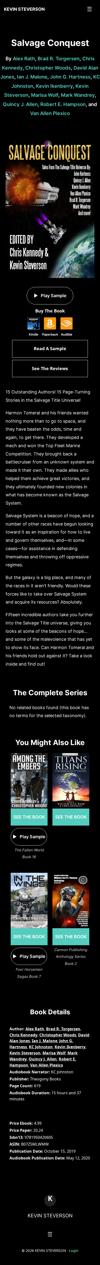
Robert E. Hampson (63, 104)
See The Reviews (50, 368)
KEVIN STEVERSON (50, 1216)
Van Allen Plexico (50, 113)
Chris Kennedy (23, 1035)
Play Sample (53, 295)
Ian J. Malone (32, 77)
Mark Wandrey (78, 95)
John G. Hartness (70, 77)
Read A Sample (50, 348)
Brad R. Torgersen (59, 59)
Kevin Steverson (25, 1053)
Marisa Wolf (44, 95)
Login (73, 1250)
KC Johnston (41, 1047)
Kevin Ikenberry (54, 86)
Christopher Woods (48, 68)
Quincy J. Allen (20, 104)
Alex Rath (24, 59)
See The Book (29, 817)
